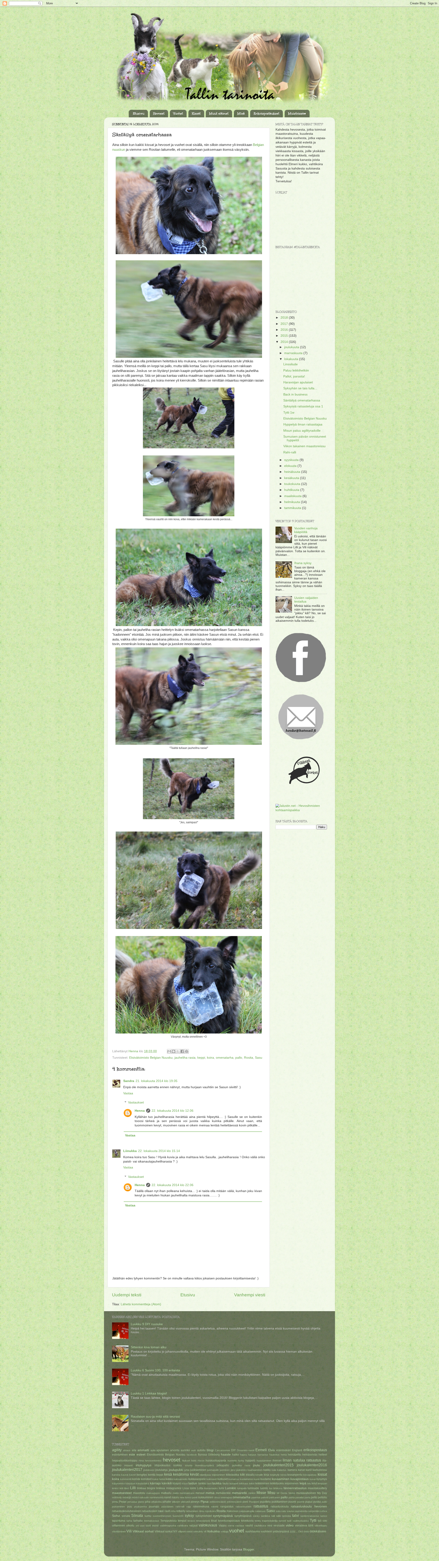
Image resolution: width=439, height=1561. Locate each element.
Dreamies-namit (245, 1450)
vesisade (279, 1525)
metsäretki (239, 1493)
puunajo (154, 1506)
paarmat (255, 1497)
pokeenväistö (234, 1501)
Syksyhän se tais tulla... (300, 388)
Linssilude (290, 364)
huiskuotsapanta (216, 1460)
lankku (202, 1483)
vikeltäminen (119, 1531)
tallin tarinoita (283, 1516)
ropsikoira (210, 1511)
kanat (301, 1470)
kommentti (125, 1479)
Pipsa (205, 1501)
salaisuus (260, 1511)
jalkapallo (223, 1465)
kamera (292, 1470)
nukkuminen (205, 1497)
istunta (188, 1465)
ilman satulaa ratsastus (302, 1460)
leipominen (292, 1483)
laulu (225, 1483)
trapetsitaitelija (270, 1520)
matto (176, 1493)
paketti (264, 1497)
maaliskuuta (293, 496)
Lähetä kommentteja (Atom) (141, 1304)
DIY (233, 1450)
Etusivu (138, 114)
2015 (285, 335)
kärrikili (167, 1483)
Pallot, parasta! (294, 376)
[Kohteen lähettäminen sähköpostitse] (169, 1051)
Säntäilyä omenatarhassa (301, 400)
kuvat (313, 1479)
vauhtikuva (260, 1525)
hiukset (186, 1460)
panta (292, 1497)
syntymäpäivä (223, 1516)
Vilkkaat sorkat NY (166, 1531)
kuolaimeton (246, 1479)
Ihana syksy (302, 563)
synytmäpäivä (243, 1516)
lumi (221, 1488)
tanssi (323, 1516)
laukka (217, 1483)
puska (317, 1501)
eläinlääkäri (283, 1450)
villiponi (182, 1531)
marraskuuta (293, 353)
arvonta (174, 1450)
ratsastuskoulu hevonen (309, 1506)
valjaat (193, 1525)
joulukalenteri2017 (127, 1469)
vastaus (239, 1525)
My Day (322, 1493)
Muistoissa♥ (297, 114)
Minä (241, 114)
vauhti (249, 1525)
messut (199, 1493)
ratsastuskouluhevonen (126, 1511)
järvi (233, 1470)
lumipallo (242, 1488)
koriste (136, 1479)
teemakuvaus (151, 1520)
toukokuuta (292, 484)
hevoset (171, 1460)
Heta (141, 1460)
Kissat (196, 114)
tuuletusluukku (301, 1520)
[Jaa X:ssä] (178, 1051)
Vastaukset (136, 1102)
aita (134, 1450)
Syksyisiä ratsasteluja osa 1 (303, 406)
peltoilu (322, 1497)
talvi (295, 1515)
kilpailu (250, 1474)
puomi (292, 1501)
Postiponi (254, 1501)
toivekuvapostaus (229, 1520)
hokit (193, 1460)
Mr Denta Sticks (286, 1493)
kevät (194, 1474)
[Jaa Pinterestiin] (186, 1051)
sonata (126, 1516)
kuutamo (265, 1479)
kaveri (132, 1474)
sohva (323, 1511)
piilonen (176, 1501)
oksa (217, 1497)
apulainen (162, 1450)
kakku (267, 1470)
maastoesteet (122, 1493)
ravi (160, 1511)
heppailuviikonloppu (124, 1460)
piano (141, 1501)
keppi (201, 1057)
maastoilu (139, 1493)
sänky (256, 1516)
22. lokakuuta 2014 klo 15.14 (159, 1151)
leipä (303, 1483)
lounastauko (211, 1488)
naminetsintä (156, 1497)
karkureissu (320, 1470)
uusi (142, 1525)
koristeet (146, 1479)
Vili (129, 1531)
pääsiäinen (167, 1506)
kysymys (321, 1479)
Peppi (122, 1501)
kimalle (259, 1474)
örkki (306, 1531)
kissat (322, 1474)
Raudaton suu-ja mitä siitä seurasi (155, 1416)
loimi (193, 1488)
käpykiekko (118, 1483)
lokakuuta (291, 359)
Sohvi (116, 1516)
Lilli (133, 1488)
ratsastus (261, 1506)
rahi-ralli (180, 1506)
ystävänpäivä (281, 1531)
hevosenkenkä (153, 1460)
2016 (285, 329)
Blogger (248, 1549)
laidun (192, 1483)
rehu (173, 1511)
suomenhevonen (162, 1516)
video (290, 1525)
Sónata (137, 1515)
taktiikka (265, 1516)
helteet (323, 1454)
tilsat (214, 1520)
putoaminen (118, 1506)
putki (324, 1501)
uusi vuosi (152, 1525)
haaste (226, 1454)
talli (273, 1516)
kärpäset (130, 1483)
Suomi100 (177, 1516)
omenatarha (224, 1057)
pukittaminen (280, 1501)
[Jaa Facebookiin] (182, 1051)
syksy (189, 1515)
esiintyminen (120, 1454)
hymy (241, 1460)
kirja (266, 1474)
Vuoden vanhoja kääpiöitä (306, 530)
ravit (167, 1511)
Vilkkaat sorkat (143, 1531)
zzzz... (293, 1531)
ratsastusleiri (150, 1511)
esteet (141, 1454)
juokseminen (198, 1470)
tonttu (258, 1520)
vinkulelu (198, 1531)
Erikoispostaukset (266, 114)
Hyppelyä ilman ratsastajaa (302, 424)
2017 (285, 324)
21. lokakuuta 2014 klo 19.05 (156, 1081)
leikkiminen (262, 1483)
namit (167, 1497)
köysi (185, 1483)
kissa (283, 1474)
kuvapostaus (299, 1479)
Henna (140, 1110)
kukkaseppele (197, 1479)
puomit (300, 1501)
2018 (285, 317)
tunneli (282, 1520)
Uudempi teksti (126, 1294)
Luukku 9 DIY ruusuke (147, 1324)
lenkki (115, 1488)
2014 (285, 342)
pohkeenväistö (218, 1501)
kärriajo (155, 1483)
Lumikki (230, 1488)
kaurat (124, 1474)
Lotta (200, 1488)
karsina (116, 1474)
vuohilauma (252, 1531)
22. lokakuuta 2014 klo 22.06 (172, 1185)
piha (147, 1501)
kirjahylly (275, 1474)
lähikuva (277, 1488)
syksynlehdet (203, 1516)
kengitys (142, 1474)
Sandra (128, 1081)
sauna (290, 1511)
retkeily (180, 1511)
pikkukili (185, 1501)
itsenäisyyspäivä (204, 1465)
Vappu (223, 1525)
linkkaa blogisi (146, 1488)
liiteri (126, 1488)
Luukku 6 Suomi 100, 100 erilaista (155, 1370)
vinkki (189, 1531)
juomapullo (213, 1470)
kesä (168, 1474)
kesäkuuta (292, 478)
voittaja (224, 1531)
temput (182, 1520)
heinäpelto (294, 1454)
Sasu (258, 1057)
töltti (325, 1520)
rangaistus (226, 1506)
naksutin (144, 1497)
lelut (314, 1483)
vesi (269, 1525)
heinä (284, 1454)
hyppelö (250, 1460)
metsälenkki (223, 1493)
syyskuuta (292, 460)
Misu (271, 1493)
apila (152, 1450)
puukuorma (140, 1506)
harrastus (262, 1454)
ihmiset (277, 1460)
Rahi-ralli (289, 452)
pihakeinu (156, 1501)
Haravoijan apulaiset (298, 382)
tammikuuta (293, 508)
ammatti (143, 1450)
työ (319, 1520)
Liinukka (130, 1151)
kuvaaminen (280, 1479)
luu (270, 1488)
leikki (251, 1483)
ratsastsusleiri (243, 1506)
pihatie (167, 1501)
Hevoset (158, 114)
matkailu (166, 1493)
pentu (115, 1501)
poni (245, 1501)
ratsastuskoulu (280, 1506)
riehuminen (192, 1511)
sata (278, 1511)
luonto (264, 1488)
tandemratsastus (309, 1516)
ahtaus (127, 1450)
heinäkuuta (292, 472)
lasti (209, 1483)
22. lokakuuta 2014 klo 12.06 (172, 1110)
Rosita (248, 1057)
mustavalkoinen (306, 1493)
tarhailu (138, 1520)
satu (283, 1511)
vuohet (236, 1531)
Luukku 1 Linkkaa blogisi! (149, 1393)
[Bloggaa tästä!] (173, 1051)
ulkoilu (130, 1525)
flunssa (202, 1454)
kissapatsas (310, 1474)
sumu (148, 1516)
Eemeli (261, 1450)
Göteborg (214, 1454)
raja (189, 1506)
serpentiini (313, 1511)
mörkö (135, 1497)
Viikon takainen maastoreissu (304, 446)
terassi (191, 1520)
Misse (261, 1493)
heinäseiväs (309, 1454)
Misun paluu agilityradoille (302, 430)
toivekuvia (247, 1520)
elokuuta (290, 466)
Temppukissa (168, 1520)
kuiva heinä (158, 1479)
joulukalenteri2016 (312, 1465)
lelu (309, 1483)
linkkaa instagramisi (168, 1488)
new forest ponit (188, 1497)
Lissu (185, 1488)
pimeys (195, 1501)
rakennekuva (201, 1506)
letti (121, 1488)
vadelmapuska (168, 1525)
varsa (231, 1525)
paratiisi (299, 1497)
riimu (201, 1511)
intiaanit (128, 1465)
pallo (238, 1057)
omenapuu (226, 1497)
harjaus (252, 1454)
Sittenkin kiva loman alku (148, 1347)
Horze (201, 1460)
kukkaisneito (180, 1479)
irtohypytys (143, 1465)
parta (307, 1497)
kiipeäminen (218, 1474)
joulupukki (176, 1470)
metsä (210, 1493)
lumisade (253, 1488)
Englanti (297, 1450)
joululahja (161, 1470)
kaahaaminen (255, 1470)
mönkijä (127, 1497)
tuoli (289, 1520)
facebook (192, 1454)
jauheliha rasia (184, 1057)
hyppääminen (264, 1460)
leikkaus (243, 1483)
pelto (314, 1497)
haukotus (274, 1454)
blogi (210, 1450)
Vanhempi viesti (249, 1294)
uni (137, 1525)
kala (274, 1470)
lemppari (322, 1483)
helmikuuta (292, 502)
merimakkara (187, 1493)
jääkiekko (241, 1470)
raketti (214, 1506)
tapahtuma (118, 1520)
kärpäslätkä (142, 1483)
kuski (257, 1479)
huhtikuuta (292, 490)
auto (193, 1450)
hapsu (243, 1454)
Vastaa (128, 1093)
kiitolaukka (232, 1474)
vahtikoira (182, 1525)
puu (129, 1506)
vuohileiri (266, 1531)
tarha (129, 1520)
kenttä (151, 1474)
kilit (242, 1474)
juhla (186, 1470)
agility (117, 1450)
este (132, 1454)
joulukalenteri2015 (278, 1465)
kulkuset (222, 1479)
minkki (251, 1493)
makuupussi (153, 1493)
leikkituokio (277, 1483)
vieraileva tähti (304, 1525)
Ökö (300, 1531)
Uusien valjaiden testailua (306, 599)
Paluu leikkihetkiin (296, 370)
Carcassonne (222, 1450)
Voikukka (213, 1531)
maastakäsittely (317, 1488)
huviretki (232, 1460)
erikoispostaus (315, 1450)
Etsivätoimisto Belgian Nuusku (151, 1057)
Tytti (313, 1520)
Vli (205, 1531)
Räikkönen (232, 1511)
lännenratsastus (295, 1488)
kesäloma (181, 1474)
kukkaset (211, 1479)
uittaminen (118, 1525)
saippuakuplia (246, 1511)
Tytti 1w (288, 412)
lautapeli (233, 1483)
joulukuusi (148, 1470)
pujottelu (265, 1501)
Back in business (295, 394)
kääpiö (177, 1483)
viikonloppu (321, 1525)
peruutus (132, 1501)
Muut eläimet (218, 114)
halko (235, 1454)
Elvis (271, 1450)
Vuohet (178, 114)
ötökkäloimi (318, 1531)
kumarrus (233, 1479)
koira (210, 1057)
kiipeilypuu (205, 1474)
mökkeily (117, 1497)
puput (308, 1501)
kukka (169, 1479)
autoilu (201, 1450)
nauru (175, 1497)
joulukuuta (292, 347)
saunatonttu (301, 1511)
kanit (309, 1470)
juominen (225, 1470)
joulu (256, 1465)
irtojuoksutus (162, 1465)
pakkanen (274, 1497)
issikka (177, 1465)
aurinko (185, 1450)
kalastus (281, 1470)
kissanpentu (294, 1474)
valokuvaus (208, 1525)
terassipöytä (203, 1520)
